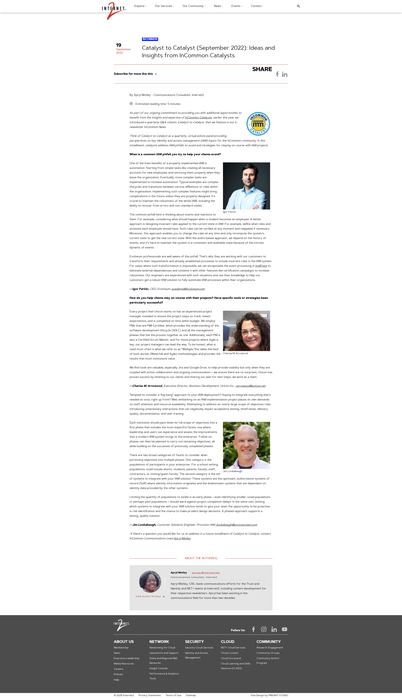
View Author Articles (148, 597)
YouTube (284, 629)
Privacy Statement (150, 695)
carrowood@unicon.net (251, 386)
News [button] (218, 6)
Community (269, 642)
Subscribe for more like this (133, 74)
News (117, 653)
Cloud (227, 642)
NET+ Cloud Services (233, 648)
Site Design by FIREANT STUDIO (269, 695)
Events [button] (236, 6)
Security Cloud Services (199, 648)
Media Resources (124, 664)
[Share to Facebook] (277, 74)
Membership (121, 648)
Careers (118, 669)
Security (194, 642)
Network (159, 642)
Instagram (263, 629)
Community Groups (268, 653)
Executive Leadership (126, 658)
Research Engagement (270, 648)
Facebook (253, 629)
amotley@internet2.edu (206, 573)
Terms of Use (173, 695)
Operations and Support (164, 653)
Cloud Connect (229, 653)
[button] (114, 9)
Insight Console (158, 668)
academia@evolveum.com (188, 289)
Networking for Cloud (162, 648)
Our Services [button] (164, 6)
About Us (124, 642)
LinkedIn (274, 629)
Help (116, 680)
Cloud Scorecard (231, 658)
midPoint (261, 266)
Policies (118, 674)
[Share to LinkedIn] (284, 74)
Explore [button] (139, 6)
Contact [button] (256, 6)
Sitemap (191, 695)
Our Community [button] (193, 6)
